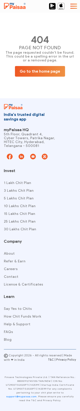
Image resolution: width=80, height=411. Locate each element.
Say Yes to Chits (18, 309)
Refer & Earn (15, 261)
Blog (8, 339)
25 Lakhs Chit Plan (20, 221)
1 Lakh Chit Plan (17, 183)
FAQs (8, 332)
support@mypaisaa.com (21, 396)
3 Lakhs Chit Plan (19, 190)
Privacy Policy (66, 359)
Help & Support (17, 324)
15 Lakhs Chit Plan (19, 214)
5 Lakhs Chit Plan (19, 198)
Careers (11, 269)
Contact (11, 277)
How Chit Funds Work (22, 316)
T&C (51, 359)
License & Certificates (23, 284)
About (9, 253)
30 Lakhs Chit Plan (20, 229)
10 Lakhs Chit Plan (20, 206)
